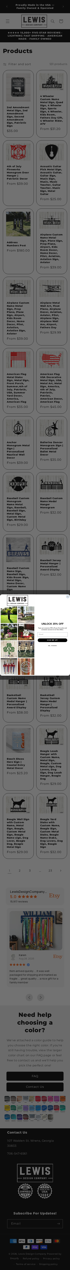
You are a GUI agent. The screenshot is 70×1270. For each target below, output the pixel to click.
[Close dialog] (67, 596)
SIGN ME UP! (52, 640)
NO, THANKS (52, 645)
